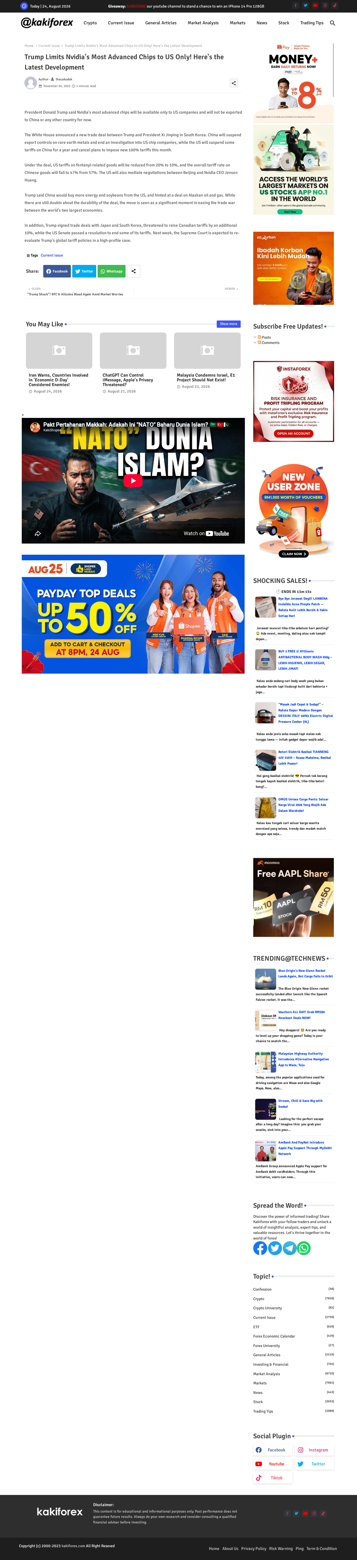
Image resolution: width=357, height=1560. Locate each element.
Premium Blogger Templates (42, 1551)
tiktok (277, 1478)
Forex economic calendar (293, 1336)
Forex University (293, 1345)
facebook (276, 1450)
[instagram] (325, 5)
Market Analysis (203, 23)
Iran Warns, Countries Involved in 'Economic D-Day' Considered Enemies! (58, 380)
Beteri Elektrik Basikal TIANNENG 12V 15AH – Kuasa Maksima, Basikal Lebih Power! (304, 757)
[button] (332, 23)
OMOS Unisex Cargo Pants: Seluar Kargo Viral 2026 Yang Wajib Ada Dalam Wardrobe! (303, 805)
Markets (237, 23)
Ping (300, 1548)
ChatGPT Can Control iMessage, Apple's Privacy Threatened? (128, 380)
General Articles (161, 23)
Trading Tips (312, 23)
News (262, 23)
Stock (283, 23)
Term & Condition (322, 1548)
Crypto (90, 23)
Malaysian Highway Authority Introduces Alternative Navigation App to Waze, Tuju (303, 1059)
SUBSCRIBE (136, 6)
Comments (270, 342)
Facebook (60, 271)
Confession (293, 1289)
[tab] (90, 23)
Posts (266, 337)
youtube (276, 1464)
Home (29, 46)
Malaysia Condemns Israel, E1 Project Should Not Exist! (206, 377)
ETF (293, 1327)
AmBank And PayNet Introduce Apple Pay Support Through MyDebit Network (305, 1148)
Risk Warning (281, 1548)
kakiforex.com (73, 1546)
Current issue (121, 23)
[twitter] (305, 5)
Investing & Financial (293, 1364)
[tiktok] (334, 5)
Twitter (87, 271)
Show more (228, 324)
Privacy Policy (253, 1548)
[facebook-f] (295, 5)
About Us (230, 1548)
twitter (318, 1464)
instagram (318, 1450)
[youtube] (315, 5)
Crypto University (293, 1308)
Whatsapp (114, 271)
